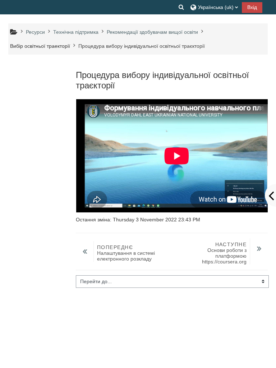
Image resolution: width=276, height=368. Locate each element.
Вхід (252, 7)
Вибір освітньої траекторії (40, 46)
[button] (181, 7)
